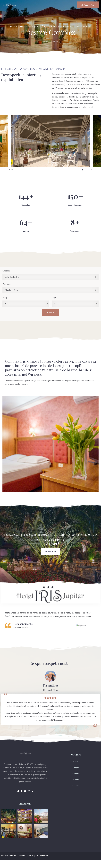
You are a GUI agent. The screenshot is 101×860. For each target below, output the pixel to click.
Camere (76, 773)
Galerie (76, 779)
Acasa (75, 761)
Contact (76, 785)
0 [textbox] (54, 303)
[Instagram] (29, 791)
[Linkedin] (32, 791)
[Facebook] (22, 791)
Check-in (6, 270)
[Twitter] (18, 791)
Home (45, 41)
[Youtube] (25, 791)
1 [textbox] (5, 303)
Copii (54, 297)
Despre (76, 767)
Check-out (6, 284)
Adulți (4, 297)
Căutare (50, 312)
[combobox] (25, 304)
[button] (83, 170)
